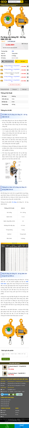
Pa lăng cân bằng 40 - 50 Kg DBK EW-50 (12, 70)
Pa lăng (14, 202)
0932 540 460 (11, 387)
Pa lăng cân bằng (14, 4)
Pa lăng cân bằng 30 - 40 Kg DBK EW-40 (12, 66)
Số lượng (3, 58)
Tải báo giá (25, 43)
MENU (26, 1)
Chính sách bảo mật (5, 403)
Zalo (3, 416)
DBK (13, 51)
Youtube (3, 412)
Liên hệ (16, 412)
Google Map (4, 414)
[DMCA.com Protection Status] (12, 394)
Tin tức (16, 414)
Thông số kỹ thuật (5, 89)
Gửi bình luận (5, 359)
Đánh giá (24, 89)
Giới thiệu (17, 410)
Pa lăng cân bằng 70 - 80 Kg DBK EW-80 (12, 80)
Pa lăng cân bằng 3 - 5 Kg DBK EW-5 (16, 373)
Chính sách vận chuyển (6, 399)
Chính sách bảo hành (5, 401)
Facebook (3, 410)
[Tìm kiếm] (21, 1)
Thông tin (14, 89)
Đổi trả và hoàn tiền (5, 405)
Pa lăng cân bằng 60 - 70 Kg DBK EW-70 (12, 77)
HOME (2, 4)
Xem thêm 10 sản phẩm (15, 84)
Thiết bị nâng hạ (7, 4)
